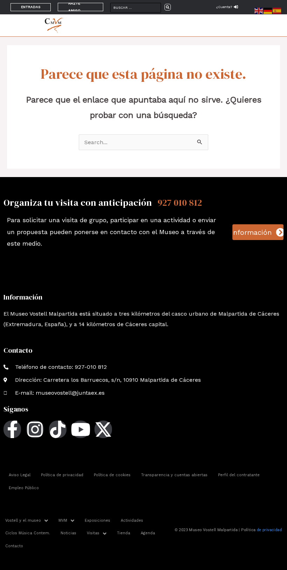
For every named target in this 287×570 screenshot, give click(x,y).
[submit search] (167, 7)
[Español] (277, 10)
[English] (259, 10)
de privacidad (269, 530)
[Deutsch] (268, 10)
